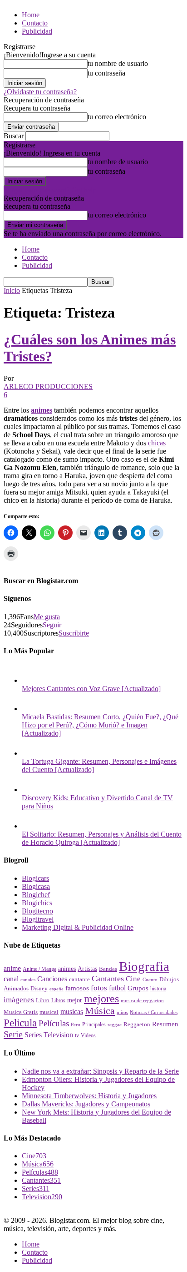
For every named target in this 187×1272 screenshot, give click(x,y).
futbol (117, 988)
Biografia (144, 966)
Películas (54, 1023)
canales (27, 979)
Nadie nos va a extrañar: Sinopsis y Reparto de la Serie (100, 1071)
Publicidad (37, 31)
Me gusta (47, 617)
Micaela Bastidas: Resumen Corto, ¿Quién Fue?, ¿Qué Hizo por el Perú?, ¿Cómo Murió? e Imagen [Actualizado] (100, 725)
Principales (94, 1024)
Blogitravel (38, 919)
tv (77, 1036)
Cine (133, 978)
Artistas (87, 968)
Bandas (108, 968)
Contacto (35, 23)
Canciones (52, 979)
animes (41, 410)
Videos (88, 1035)
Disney (39, 988)
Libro (42, 1000)
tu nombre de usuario (118, 63)
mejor (74, 1000)
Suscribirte (74, 633)
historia (158, 988)
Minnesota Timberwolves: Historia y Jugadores (89, 1096)
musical (49, 1012)
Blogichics (37, 903)
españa (56, 988)
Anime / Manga (39, 969)
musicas (71, 1011)
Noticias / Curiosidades (153, 1012)
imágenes (19, 999)
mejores (101, 998)
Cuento (150, 979)
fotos (99, 988)
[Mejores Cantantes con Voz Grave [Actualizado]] (31, 680)
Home (30, 15)
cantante (79, 979)
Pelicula (20, 1023)
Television (58, 1035)
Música (100, 1010)
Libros (58, 1001)
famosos (77, 988)
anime (12, 968)
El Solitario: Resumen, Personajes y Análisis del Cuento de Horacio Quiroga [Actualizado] (102, 838)
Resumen (165, 1024)
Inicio (12, 290)
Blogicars (35, 878)
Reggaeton (136, 1024)
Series (33, 1035)
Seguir (52, 625)
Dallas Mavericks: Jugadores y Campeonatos (86, 1104)
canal (11, 978)
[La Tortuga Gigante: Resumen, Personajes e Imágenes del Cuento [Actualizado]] (31, 753)
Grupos (138, 988)
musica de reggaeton (142, 1000)
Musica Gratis (21, 1012)
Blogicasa (36, 886)
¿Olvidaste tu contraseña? (40, 92)
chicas (157, 443)
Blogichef (36, 894)
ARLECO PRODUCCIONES (48, 386)
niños (122, 1012)
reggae (115, 1024)
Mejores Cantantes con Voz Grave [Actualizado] (91, 688)
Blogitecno (37, 911)
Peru (75, 1024)
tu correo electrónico (117, 117)
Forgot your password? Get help (50, 190)
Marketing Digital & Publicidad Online (77, 927)
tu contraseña (106, 73)
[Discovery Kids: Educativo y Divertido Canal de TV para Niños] (31, 789)
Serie (13, 1034)
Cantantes (108, 978)
